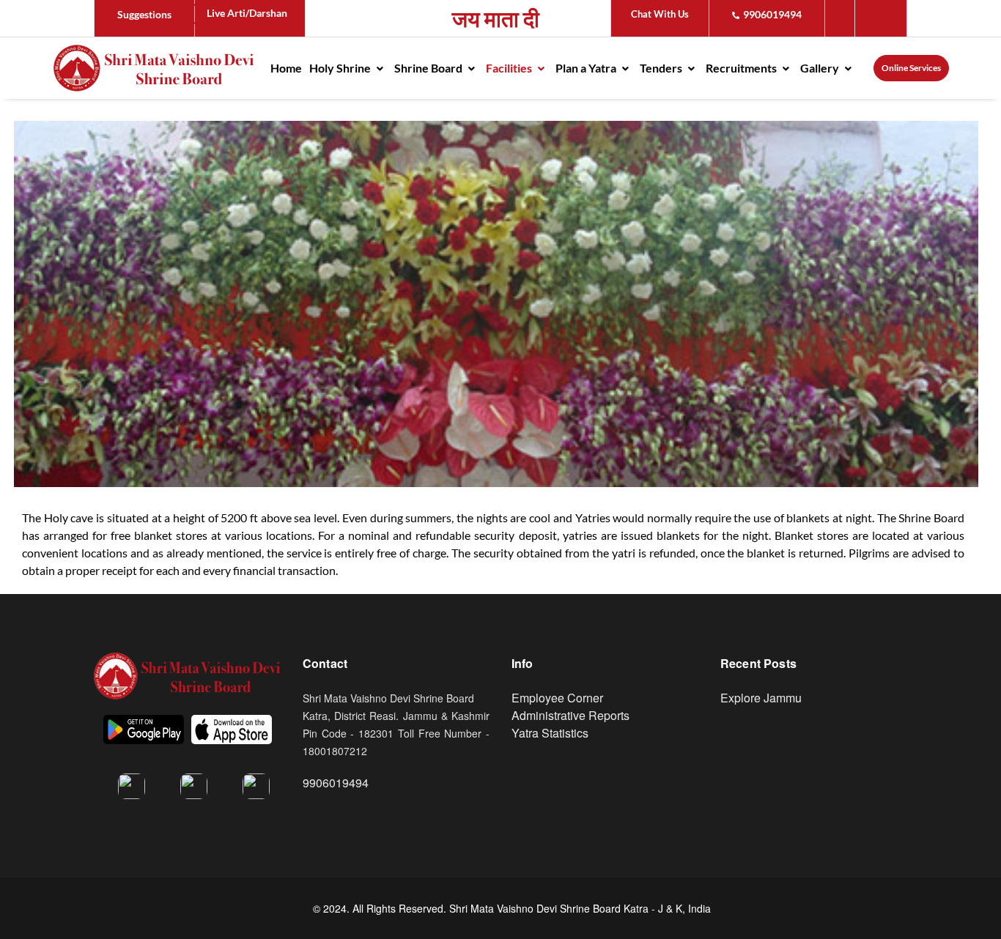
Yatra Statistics (549, 732)
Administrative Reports (570, 715)
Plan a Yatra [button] (586, 68)
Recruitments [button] (742, 68)
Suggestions (144, 14)
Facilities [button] (510, 68)
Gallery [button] (820, 68)
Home (286, 68)
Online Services (911, 67)
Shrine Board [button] (429, 68)
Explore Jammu (761, 697)
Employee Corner (557, 697)
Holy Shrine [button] (341, 68)
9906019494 (772, 14)
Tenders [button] (662, 68)
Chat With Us (660, 14)
